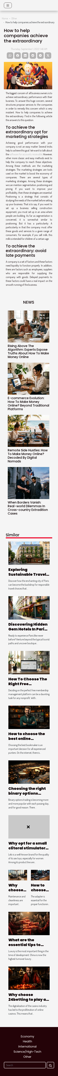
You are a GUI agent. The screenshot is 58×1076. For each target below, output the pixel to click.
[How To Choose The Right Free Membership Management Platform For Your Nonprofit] (29, 662)
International (27, 1046)
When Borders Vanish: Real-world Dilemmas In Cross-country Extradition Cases (28, 508)
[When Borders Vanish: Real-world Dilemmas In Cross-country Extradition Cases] (28, 483)
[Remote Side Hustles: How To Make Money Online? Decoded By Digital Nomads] (28, 431)
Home (5, 18)
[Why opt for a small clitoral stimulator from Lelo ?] (29, 826)
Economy (27, 1036)
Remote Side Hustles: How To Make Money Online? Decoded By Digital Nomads (28, 455)
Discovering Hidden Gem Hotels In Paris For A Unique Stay (28, 629)
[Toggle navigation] (8, 5)
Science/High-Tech (27, 1052)
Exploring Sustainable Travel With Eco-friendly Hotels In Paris (27, 577)
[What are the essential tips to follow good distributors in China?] (29, 923)
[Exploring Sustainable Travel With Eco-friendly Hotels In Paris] (29, 552)
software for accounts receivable (26, 154)
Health (27, 1041)
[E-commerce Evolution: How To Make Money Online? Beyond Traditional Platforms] (28, 379)
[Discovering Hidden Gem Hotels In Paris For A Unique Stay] (29, 607)
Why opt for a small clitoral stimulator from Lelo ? (27, 848)
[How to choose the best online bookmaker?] (29, 717)
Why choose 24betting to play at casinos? (28, 999)
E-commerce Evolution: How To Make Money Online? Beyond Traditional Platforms (28, 403)
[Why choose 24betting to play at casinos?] (29, 977)
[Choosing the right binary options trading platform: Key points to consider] (29, 771)
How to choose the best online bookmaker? (26, 738)
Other (14, 18)
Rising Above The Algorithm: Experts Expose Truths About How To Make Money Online (28, 351)
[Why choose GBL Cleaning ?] (17, 874)
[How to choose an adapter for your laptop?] (40, 874)
